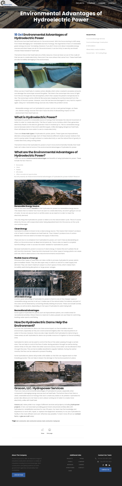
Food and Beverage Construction (97, 42)
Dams (70, 470)
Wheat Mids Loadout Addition (95, 49)
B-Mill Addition (90, 46)
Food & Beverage (70, 463)
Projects (70, 458)
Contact (81, 467)
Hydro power (70, 467)
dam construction (21, 421)
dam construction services (34, 421)
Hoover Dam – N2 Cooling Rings (96, 53)
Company (81, 461)
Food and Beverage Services (95, 39)
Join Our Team (18, 475)
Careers (81, 464)
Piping (82, 458)
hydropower (56, 421)
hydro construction (47, 421)
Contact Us (105, 469)
